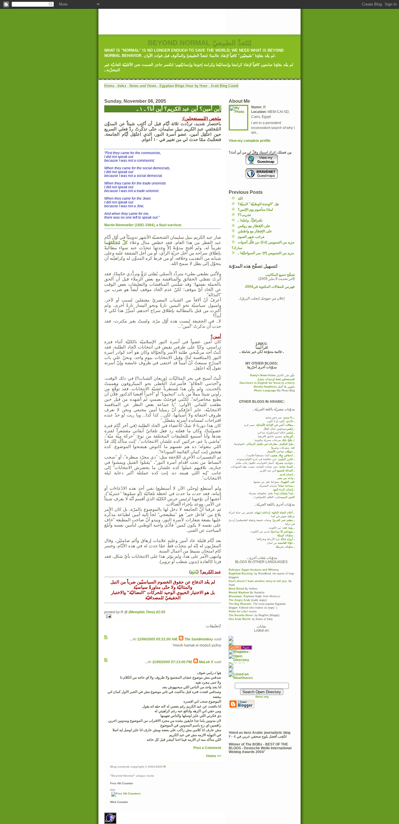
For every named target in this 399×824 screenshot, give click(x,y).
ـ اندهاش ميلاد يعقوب (282, 455)
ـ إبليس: (290, 428)
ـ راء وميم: (289, 417)
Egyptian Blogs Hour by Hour (183, 86)
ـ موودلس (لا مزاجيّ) (283, 531)
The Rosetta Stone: (241, 615)
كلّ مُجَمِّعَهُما (116, 242)
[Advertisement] (204, 22)
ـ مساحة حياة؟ (286, 485)
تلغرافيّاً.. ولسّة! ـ (250, 220)
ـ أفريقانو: (289, 436)
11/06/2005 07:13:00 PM (172, 662)
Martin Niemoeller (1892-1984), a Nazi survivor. (143, 225)
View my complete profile (249, 140)
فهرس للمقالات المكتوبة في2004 (270, 286)
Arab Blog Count (224, 86)
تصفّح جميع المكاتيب (280, 274)
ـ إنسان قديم (287, 474)
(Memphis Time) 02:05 (147, 612)
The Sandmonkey (198, 639)
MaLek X (206, 662)
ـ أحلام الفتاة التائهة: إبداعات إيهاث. (274, 512)
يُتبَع (194, 571)
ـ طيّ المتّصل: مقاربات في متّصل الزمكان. (270, 444)
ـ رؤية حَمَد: (288, 527)
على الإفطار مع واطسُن (255, 231)
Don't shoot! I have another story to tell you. (258, 581)
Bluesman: (236, 596)
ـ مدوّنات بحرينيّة (285, 546)
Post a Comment (207, 748)
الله (240, 198)
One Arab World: (240, 619)
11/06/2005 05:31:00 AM (157, 639)
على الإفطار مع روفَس (254, 226)
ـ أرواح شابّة (288, 539)
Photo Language (265, 390)
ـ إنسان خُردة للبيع (284, 489)
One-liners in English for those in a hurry (267, 382)
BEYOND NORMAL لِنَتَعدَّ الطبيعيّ (199, 43)
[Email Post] (162, 616)
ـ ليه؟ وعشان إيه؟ (284, 493)
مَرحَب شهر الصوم (251, 236)
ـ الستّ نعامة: (286, 466)
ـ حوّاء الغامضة (286, 542)
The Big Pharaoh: (240, 603)
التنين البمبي (288, 497)
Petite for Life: (238, 611)
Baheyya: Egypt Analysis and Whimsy (254, 569)
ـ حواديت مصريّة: (284, 462)
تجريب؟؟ (244, 215)
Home (110, 86)
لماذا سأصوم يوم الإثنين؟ (255, 209)
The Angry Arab (240, 600)
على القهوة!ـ (287, 481)
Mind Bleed (236, 588)
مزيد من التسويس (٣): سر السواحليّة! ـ (266, 253)
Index (121, 86)
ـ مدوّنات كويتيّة (286, 535)
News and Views (143, 86)
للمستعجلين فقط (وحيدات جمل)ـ (276, 379)
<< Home (213, 756)
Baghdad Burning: (241, 573)
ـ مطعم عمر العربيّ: (283, 520)
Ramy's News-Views (263, 375)
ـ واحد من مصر (286, 478)
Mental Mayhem (239, 592)
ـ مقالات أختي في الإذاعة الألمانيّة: (275, 425)
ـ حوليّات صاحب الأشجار (281, 451)
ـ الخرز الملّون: (286, 459)
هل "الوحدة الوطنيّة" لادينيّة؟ (258, 204)
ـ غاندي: (290, 421)
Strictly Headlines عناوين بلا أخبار (274, 386)
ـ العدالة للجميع (286, 470)
